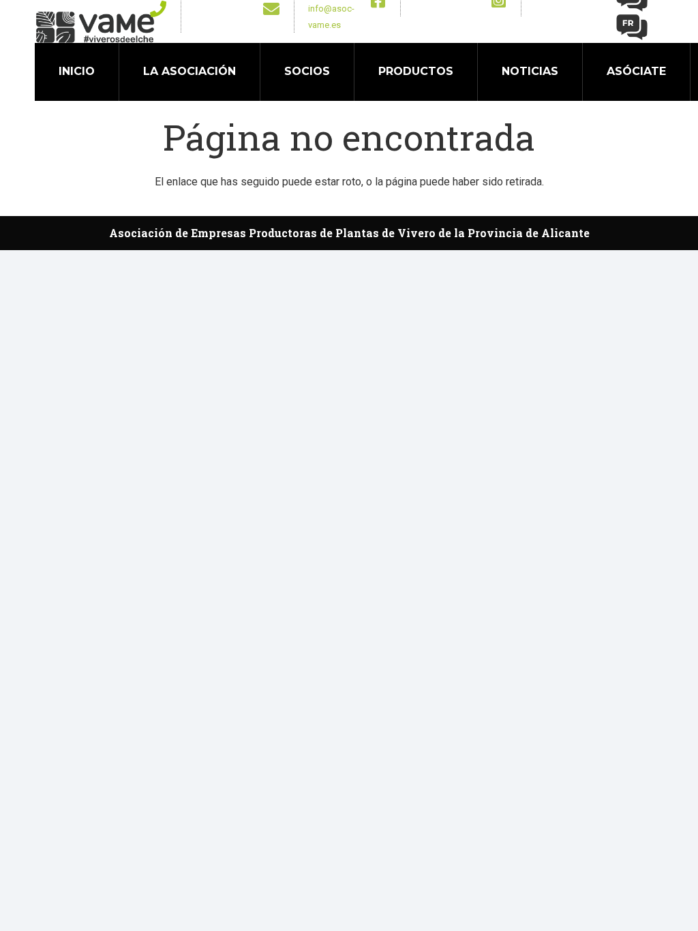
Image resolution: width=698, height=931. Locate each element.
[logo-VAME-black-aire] (95, 27)
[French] (633, 26)
